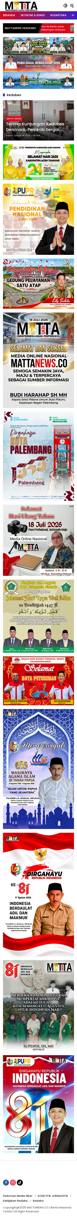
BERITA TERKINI (14, 118)
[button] (65, 5)
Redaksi (38, 1201)
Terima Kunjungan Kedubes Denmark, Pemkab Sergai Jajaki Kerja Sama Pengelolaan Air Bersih (38, 127)
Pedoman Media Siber (18, 1196)
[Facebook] (6, 1183)
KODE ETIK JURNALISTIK (53, 1196)
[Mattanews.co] (21, 5)
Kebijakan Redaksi (15, 1201)
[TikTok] (20, 1183)
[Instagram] (13, 1183)
